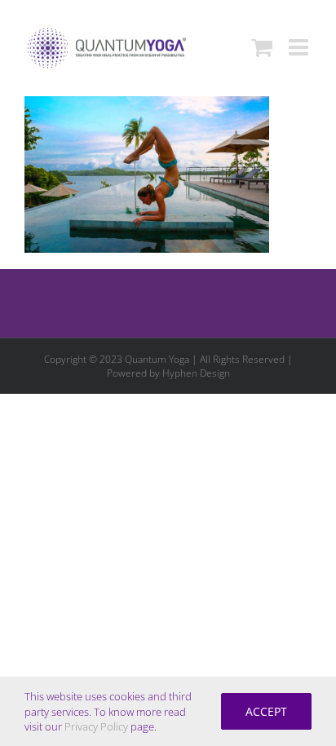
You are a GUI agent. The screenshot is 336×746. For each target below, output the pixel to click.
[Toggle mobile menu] (300, 47)
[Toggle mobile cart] (261, 47)
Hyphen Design (196, 373)
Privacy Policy (96, 726)
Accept (266, 711)
